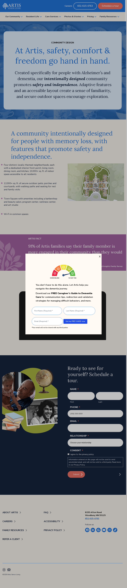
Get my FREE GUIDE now (75, 321)
